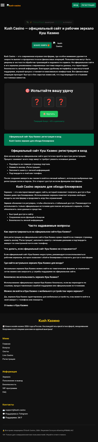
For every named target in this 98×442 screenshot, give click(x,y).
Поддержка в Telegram (16, 414)
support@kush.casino (15, 410)
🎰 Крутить (49, 114)
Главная (6, 344)
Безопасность (9, 384)
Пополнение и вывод (13, 381)
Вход (76, 5)
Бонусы (6, 348)
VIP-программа (10, 388)
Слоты (6, 351)
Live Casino (8, 355)
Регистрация (88, 5)
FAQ (4, 392)
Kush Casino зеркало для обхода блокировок (31, 141)
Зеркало (6, 377)
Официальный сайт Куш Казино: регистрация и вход (35, 136)
